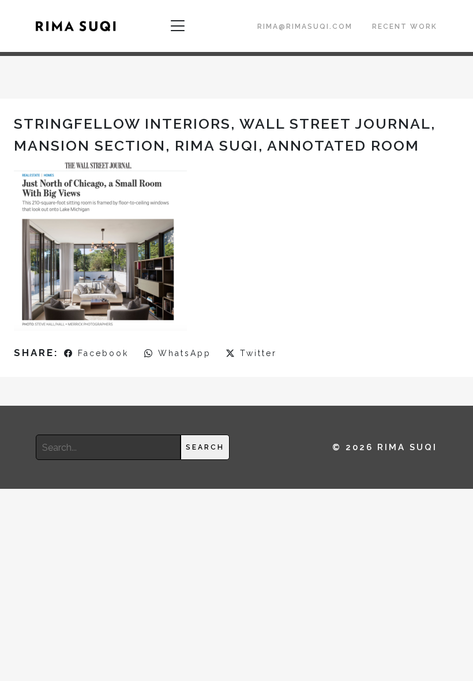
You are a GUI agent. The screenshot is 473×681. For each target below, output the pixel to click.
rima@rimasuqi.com (304, 27)
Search (205, 447)
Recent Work (404, 27)
